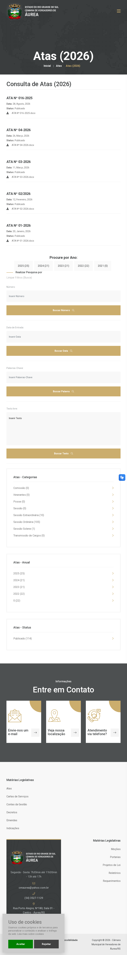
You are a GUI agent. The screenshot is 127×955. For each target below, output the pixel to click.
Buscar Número (61, 310)
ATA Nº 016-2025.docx (23, 113)
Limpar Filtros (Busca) (19, 277)
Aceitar (20, 944)
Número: (10, 287)
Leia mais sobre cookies (30, 933)
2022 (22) (83, 265)
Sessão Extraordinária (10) (28, 515)
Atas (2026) (73, 66)
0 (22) (16, 600)
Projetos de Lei (112, 865)
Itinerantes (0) (21, 494)
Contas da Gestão (16, 804)
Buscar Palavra (61, 391)
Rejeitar (46, 944)
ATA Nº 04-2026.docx (22, 145)
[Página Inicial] (35, 11)
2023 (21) (63, 265)
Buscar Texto (61, 453)
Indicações (12, 828)
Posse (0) (19, 501)
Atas (59, 66)
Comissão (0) (21, 488)
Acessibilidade (69, 940)
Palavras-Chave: (14, 368)
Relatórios (115, 873)
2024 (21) (43, 265)
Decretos (11, 812)
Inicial (47, 66)
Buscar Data (61, 351)
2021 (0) (103, 265)
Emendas (11, 820)
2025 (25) (23, 265)
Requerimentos (112, 880)
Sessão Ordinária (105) (26, 522)
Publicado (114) (22, 638)
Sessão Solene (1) (24, 528)
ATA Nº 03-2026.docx (22, 177)
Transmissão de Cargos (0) (29, 535)
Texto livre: (12, 408)
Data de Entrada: (15, 327)
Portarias (115, 857)
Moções (116, 849)
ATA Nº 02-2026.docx (22, 208)
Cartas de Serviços (17, 796)
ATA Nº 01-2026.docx (22, 240)
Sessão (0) (19, 508)
